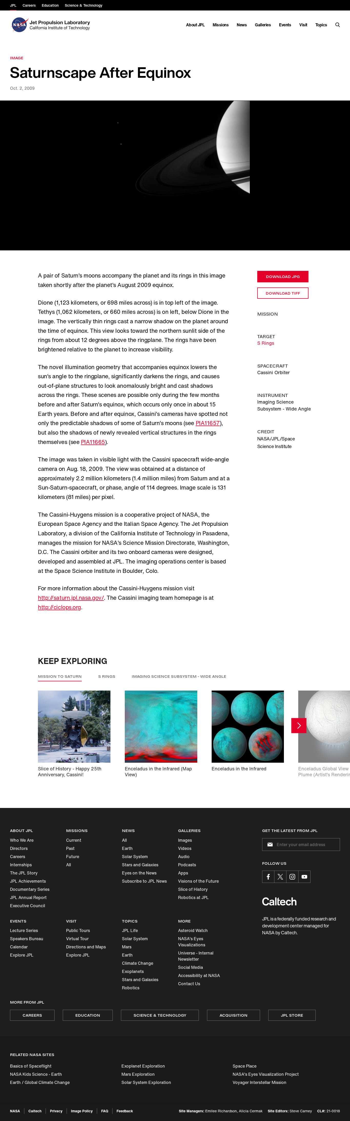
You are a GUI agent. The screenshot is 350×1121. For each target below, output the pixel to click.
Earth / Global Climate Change (40, 1082)
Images (185, 840)
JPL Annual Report (28, 897)
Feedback (125, 1111)
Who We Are (22, 840)
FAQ (104, 1111)
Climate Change (137, 963)
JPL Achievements (28, 881)
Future (72, 856)
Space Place (244, 1066)
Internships (21, 865)
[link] (175, 176)
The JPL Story (24, 873)
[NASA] (19, 25)
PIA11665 (93, 442)
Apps (183, 873)
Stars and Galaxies (140, 865)
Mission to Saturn (60, 676)
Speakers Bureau (26, 939)
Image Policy (82, 1111)
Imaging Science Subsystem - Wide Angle (179, 676)
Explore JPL (22, 955)
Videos (184, 848)
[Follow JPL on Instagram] (292, 877)
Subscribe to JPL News (144, 881)
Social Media (190, 967)
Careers (17, 856)
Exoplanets (133, 971)
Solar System (135, 856)
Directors (19, 848)
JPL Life (130, 930)
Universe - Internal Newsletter (195, 956)
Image (16, 58)
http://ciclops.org (59, 607)
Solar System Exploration (146, 1082)
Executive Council (27, 906)
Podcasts (187, 865)
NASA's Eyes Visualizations (191, 942)
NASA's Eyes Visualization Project (266, 1074)
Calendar (19, 947)
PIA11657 (208, 423)
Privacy (56, 1111)
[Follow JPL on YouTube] (304, 877)
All (68, 865)
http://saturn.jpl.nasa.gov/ (71, 598)
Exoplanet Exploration (143, 1066)
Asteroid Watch (193, 930)
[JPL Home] (61, 25)
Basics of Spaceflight (31, 1066)
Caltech (35, 1111)
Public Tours (78, 930)
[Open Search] (337, 24)
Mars (126, 947)
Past (70, 848)
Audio (184, 856)
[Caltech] (279, 901)
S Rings (265, 343)
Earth (127, 848)
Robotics (130, 988)
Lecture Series (24, 930)
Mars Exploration (138, 1074)
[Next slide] (298, 725)
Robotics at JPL (193, 897)
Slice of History (193, 889)
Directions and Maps (86, 947)
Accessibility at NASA (199, 975)
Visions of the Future (198, 881)
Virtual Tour (77, 939)
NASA (15, 1111)
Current (73, 840)
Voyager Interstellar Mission (259, 1082)
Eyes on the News (139, 873)
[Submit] (269, 844)
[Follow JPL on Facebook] (268, 877)
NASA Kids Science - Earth (36, 1074)
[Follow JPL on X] (280, 877)
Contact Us (189, 984)
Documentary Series (29, 889)
